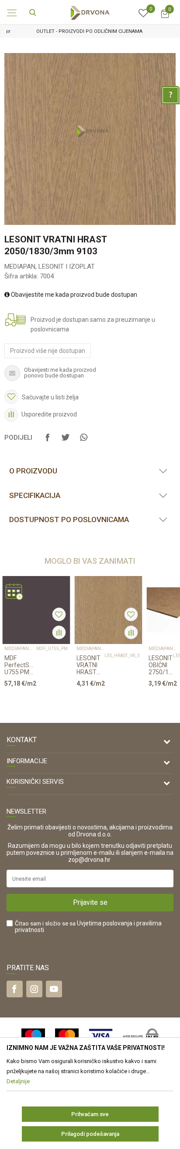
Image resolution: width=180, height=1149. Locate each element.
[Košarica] (164, 17)
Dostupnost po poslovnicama (69, 519)
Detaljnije (32, 700)
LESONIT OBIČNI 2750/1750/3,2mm (161, 665)
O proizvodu (33, 470)
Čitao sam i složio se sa (88, 926)
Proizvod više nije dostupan (47, 350)
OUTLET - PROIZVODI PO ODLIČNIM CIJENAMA (89, 31)
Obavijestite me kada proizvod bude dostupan (73, 294)
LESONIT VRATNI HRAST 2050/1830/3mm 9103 (90, 665)
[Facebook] (48, 441)
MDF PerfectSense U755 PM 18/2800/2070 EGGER (20, 665)
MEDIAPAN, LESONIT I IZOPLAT (49, 266)
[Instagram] (34, 989)
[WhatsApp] (83, 441)
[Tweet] (66, 441)
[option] (90, 31)
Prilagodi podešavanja (90, 1134)
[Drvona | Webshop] (90, 12)
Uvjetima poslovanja (104, 923)
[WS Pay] (141, 1036)
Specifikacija (34, 495)
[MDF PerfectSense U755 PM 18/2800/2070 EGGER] (36, 610)
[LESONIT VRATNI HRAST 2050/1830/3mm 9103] (108, 610)
